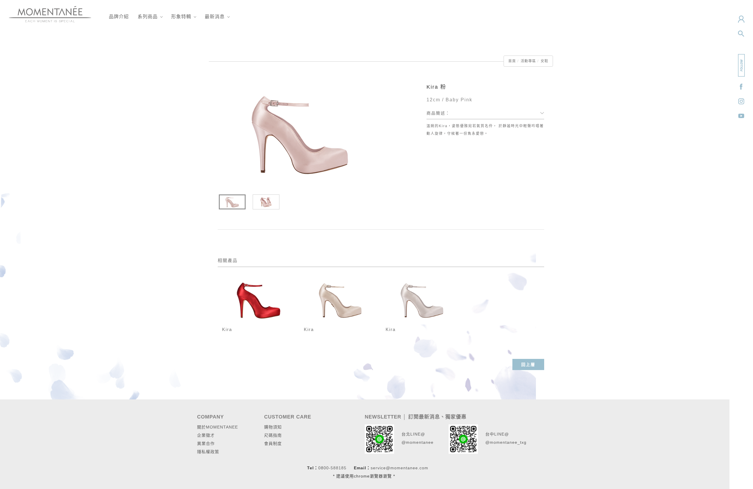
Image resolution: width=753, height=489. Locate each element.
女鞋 (544, 61)
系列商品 (148, 16)
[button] (741, 33)
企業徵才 (206, 435)
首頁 (512, 61)
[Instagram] (741, 101)
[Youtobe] (741, 116)
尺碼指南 (273, 435)
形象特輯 (181, 16)
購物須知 (273, 427)
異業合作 (206, 443)
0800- (324, 468)
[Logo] (50, 13)
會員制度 (273, 443)
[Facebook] (741, 86)
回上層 (528, 364)
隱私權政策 (208, 451)
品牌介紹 (119, 16)
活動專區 (528, 61)
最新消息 (215, 16)
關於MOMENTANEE (217, 427)
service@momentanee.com (399, 468)
